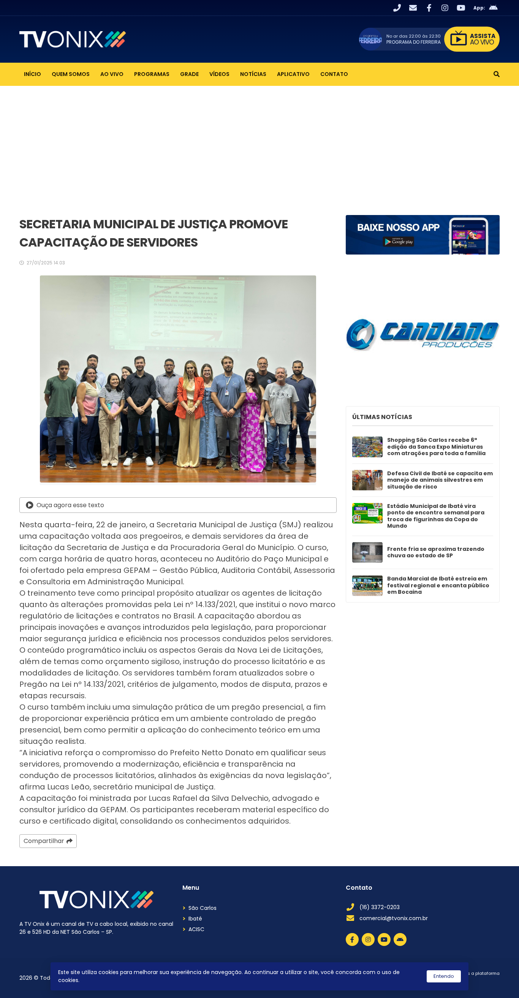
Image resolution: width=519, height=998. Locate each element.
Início (32, 74)
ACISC (196, 929)
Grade (189, 74)
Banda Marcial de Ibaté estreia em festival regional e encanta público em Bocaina (438, 586)
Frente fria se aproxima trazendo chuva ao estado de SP (435, 552)
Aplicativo (293, 74)
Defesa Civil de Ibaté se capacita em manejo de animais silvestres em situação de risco (440, 480)
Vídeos (219, 74)
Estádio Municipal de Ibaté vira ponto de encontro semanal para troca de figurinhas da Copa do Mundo (435, 516)
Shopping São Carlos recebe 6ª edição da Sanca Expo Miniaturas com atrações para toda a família (436, 447)
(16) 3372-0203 (379, 907)
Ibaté (195, 918)
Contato (334, 74)
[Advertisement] (259, 143)
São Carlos (202, 908)
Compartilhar (44, 841)
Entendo (444, 976)
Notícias (253, 74)
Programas (151, 74)
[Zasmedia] (481, 983)
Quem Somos (71, 74)
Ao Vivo (111, 74)
